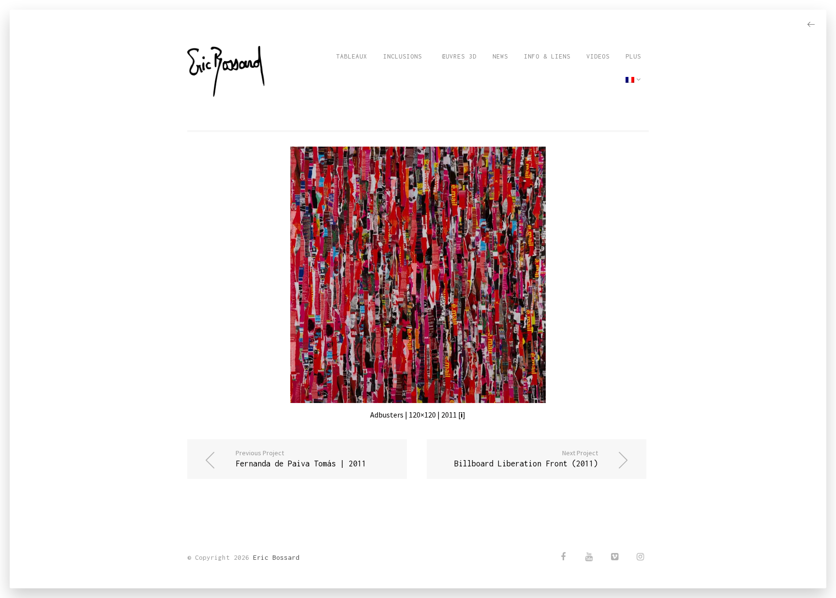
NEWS (500, 56)
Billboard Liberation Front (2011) (526, 458)
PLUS (633, 56)
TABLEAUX (351, 56)
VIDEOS (598, 56)
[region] (417, 275)
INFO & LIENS (547, 56)
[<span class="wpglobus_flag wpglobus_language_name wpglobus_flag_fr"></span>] (633, 79)
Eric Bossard (276, 557)
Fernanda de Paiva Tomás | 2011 (301, 458)
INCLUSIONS (402, 56)
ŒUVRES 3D (457, 56)
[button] (413, 393)
